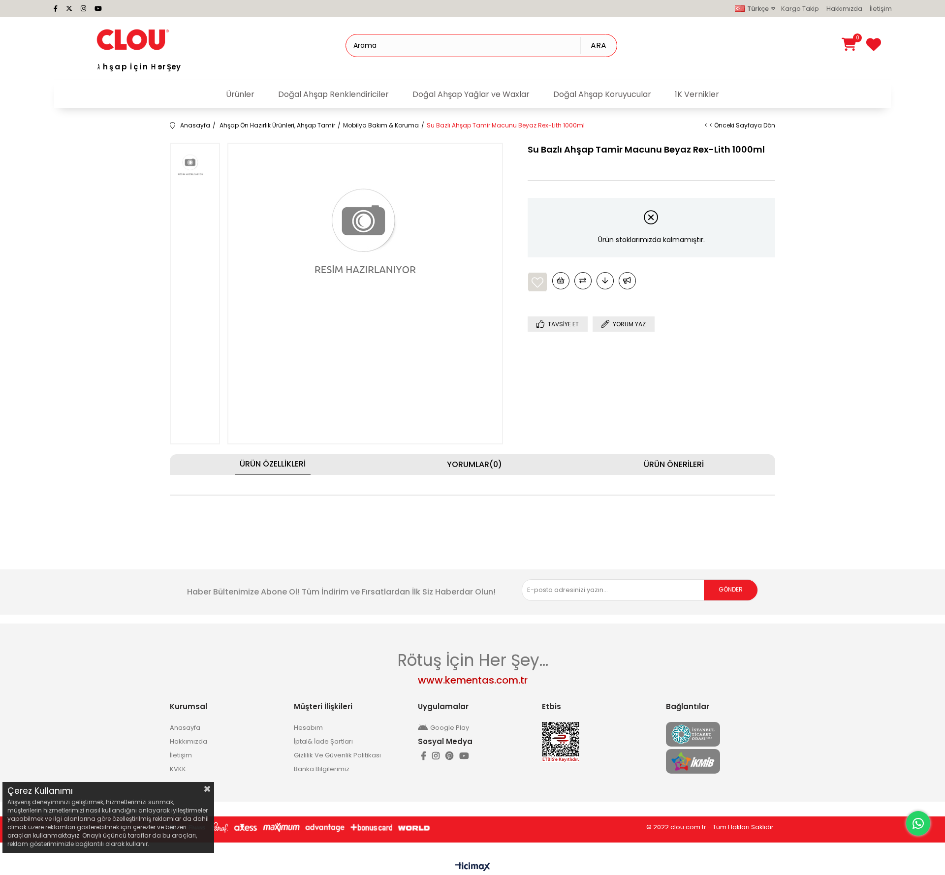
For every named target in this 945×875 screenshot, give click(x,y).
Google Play (449, 727)
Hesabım (308, 727)
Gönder (731, 589)
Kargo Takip (800, 8)
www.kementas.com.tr (473, 680)
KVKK (178, 769)
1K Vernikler (697, 94)
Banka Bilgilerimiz (321, 769)
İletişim (881, 8)
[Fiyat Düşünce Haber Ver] (605, 280)
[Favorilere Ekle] (537, 282)
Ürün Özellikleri (273, 463)
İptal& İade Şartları (323, 741)
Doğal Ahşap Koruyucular (602, 94)
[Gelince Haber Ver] (627, 280)
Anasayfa (185, 727)
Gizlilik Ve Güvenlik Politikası (337, 755)
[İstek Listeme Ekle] (560, 280)
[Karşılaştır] (583, 280)
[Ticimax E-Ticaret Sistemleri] (472, 867)
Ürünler (240, 94)
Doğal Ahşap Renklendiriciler (333, 94)
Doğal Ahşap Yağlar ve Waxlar (471, 94)
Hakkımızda (844, 8)
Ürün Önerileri (674, 464)
